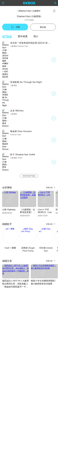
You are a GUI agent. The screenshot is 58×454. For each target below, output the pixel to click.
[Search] (55, 3)
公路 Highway (9, 209)
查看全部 (49, 187)
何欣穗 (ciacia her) (46, 249)
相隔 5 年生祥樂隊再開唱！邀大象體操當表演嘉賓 (44, 282)
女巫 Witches (16, 110)
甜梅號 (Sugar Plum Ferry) (28, 249)
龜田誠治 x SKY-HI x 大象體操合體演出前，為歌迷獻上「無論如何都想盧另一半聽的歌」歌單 (15, 285)
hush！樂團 (10, 247)
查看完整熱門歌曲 (29, 176)
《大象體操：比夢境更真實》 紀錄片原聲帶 (28, 212)
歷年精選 (23, 36)
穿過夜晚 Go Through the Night (26, 82)
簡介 (35, 36)
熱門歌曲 (7, 36)
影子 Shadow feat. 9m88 (22, 154)
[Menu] (3, 3)
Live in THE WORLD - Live (45, 211)
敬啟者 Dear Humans (21, 131)
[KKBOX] (29, 3)
